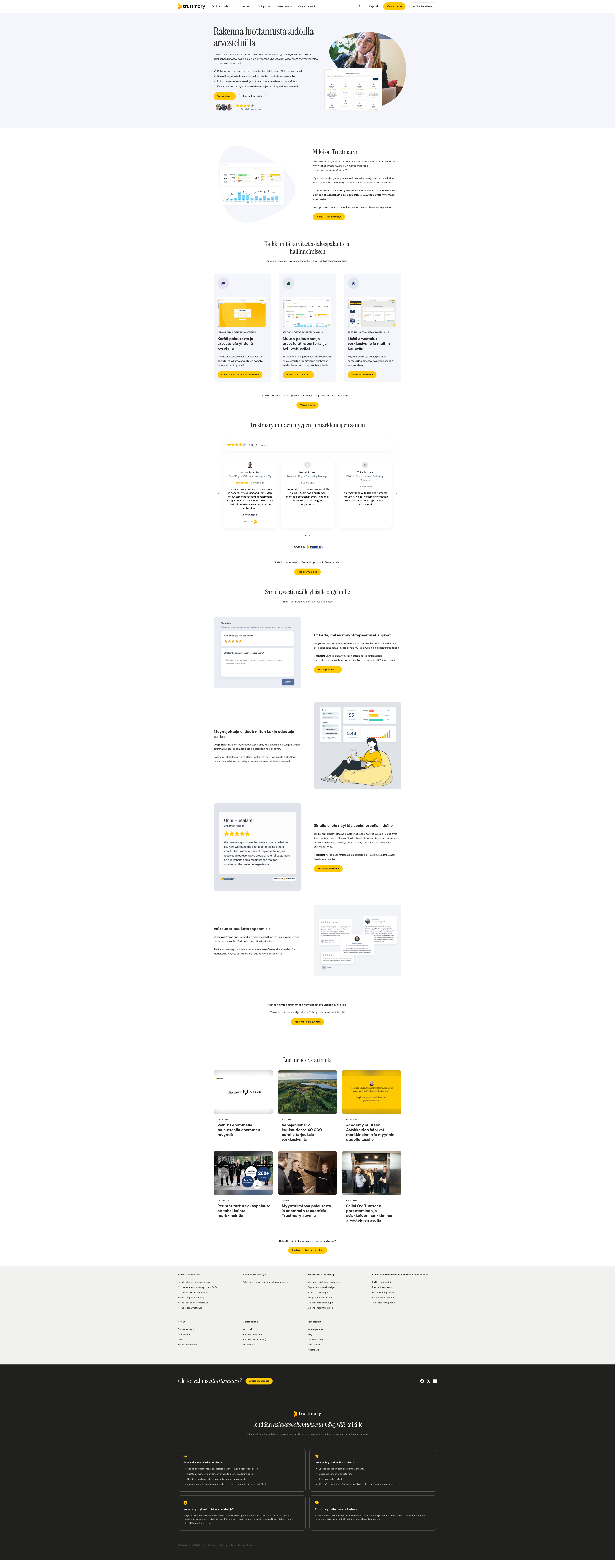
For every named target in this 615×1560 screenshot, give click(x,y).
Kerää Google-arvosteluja (191, 1297)
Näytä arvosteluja (362, 374)
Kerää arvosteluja (328, 868)
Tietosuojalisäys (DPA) (254, 1339)
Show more (250, 514)
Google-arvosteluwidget (320, 1297)
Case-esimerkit (316, 1339)
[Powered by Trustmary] (307, 547)
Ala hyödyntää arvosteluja (307, 1250)
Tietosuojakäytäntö (253, 1334)
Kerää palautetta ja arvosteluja (240, 374)
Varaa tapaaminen (187, 1344)
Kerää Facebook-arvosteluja (193, 1302)
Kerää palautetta (328, 669)
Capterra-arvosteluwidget (321, 1287)
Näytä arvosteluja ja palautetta (324, 1282)
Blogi (310, 1334)
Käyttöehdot (249, 1329)
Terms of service (247, 1545)
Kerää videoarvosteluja (190, 1307)
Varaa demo (224, 96)
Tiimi (180, 1339)
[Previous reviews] (219, 493)
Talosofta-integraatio (383, 1302)
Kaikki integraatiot (381, 1282)
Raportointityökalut (298, 374)
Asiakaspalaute (315, 1329)
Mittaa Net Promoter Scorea (193, 1292)
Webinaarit (313, 1349)
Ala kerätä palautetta (308, 1021)
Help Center (314, 1344)
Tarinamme (184, 1334)
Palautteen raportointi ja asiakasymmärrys (265, 1282)
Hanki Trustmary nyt (329, 216)
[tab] (306, 535)
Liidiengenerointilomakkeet (322, 1307)
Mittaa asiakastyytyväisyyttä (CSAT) (197, 1287)
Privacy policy (227, 1545)
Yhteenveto (249, 1344)
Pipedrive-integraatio (383, 1297)
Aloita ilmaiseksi (252, 96)
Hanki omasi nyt (307, 571)
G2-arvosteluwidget (318, 1292)
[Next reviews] (396, 493)
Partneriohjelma (186, 1329)
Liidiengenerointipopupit (320, 1302)
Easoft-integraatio (382, 1287)
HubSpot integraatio (383, 1292)
